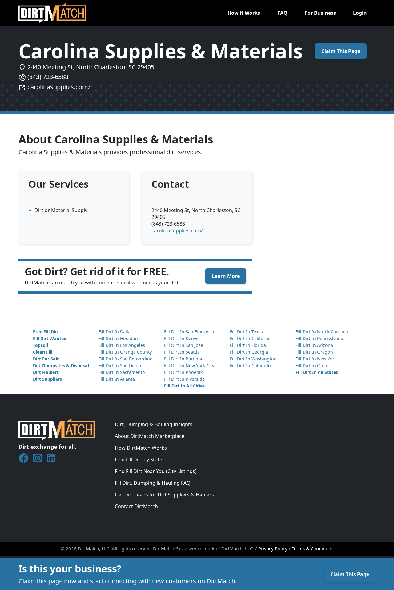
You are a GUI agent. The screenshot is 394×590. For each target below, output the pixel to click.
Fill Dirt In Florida (248, 345)
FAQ (282, 13)
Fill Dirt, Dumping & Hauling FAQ (153, 483)
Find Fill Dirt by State (138, 459)
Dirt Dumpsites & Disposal (61, 365)
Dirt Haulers (46, 372)
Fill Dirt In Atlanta (116, 379)
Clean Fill (42, 352)
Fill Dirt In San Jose (183, 345)
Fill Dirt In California (251, 338)
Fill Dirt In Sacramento (121, 372)
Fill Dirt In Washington (253, 359)
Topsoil (40, 345)
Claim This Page (340, 51)
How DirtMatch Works (141, 447)
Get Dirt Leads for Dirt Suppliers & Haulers (164, 494)
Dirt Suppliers (47, 379)
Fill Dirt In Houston (118, 338)
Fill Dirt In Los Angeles (121, 345)
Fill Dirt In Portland (184, 359)
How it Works (243, 13)
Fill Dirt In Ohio (311, 365)
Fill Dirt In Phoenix (183, 372)
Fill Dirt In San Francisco (189, 332)
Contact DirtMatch (136, 506)
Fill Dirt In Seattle (182, 352)
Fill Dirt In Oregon (314, 352)
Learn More (226, 276)
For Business (320, 13)
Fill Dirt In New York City (189, 365)
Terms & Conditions (312, 548)
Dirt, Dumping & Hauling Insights (153, 424)
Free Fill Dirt (46, 332)
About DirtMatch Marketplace (149, 436)
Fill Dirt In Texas (246, 332)
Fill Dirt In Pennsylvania (320, 338)
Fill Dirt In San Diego (119, 365)
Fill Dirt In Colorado (250, 365)
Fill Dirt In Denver (182, 338)
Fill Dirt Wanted (49, 338)
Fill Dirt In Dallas (115, 332)
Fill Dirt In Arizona (314, 345)
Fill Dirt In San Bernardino (125, 359)
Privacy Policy (272, 548)
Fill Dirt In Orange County (125, 352)
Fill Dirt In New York (316, 359)
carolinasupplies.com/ (58, 87)
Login (360, 13)
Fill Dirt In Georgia (249, 352)
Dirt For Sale (46, 359)
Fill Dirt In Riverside (184, 379)
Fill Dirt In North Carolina (322, 332)
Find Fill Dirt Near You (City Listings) (156, 471)
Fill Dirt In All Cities (184, 386)
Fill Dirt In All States (317, 372)
